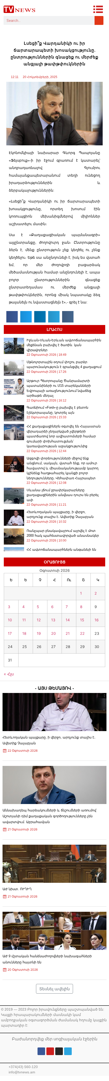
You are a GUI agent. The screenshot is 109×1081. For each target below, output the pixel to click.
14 (68, 620)
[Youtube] (50, 1051)
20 (53, 633)
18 (24, 633)
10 (10, 620)
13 (53, 620)
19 (39, 633)
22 (82, 633)
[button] (12, 316)
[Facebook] (41, 1051)
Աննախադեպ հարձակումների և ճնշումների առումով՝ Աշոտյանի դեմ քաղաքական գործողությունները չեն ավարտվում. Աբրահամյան (50, 816)
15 (82, 620)
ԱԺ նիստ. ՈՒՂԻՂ (17, 889)
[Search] (99, 20)
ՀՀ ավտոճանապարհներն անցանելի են (61, 549)
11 (24, 620)
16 (97, 620)
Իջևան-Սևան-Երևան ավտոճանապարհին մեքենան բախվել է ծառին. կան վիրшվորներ (64, 345)
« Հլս (9, 673)
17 (10, 633)
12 (39, 620)
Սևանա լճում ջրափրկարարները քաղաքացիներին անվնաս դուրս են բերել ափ (63, 495)
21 (68, 633)
